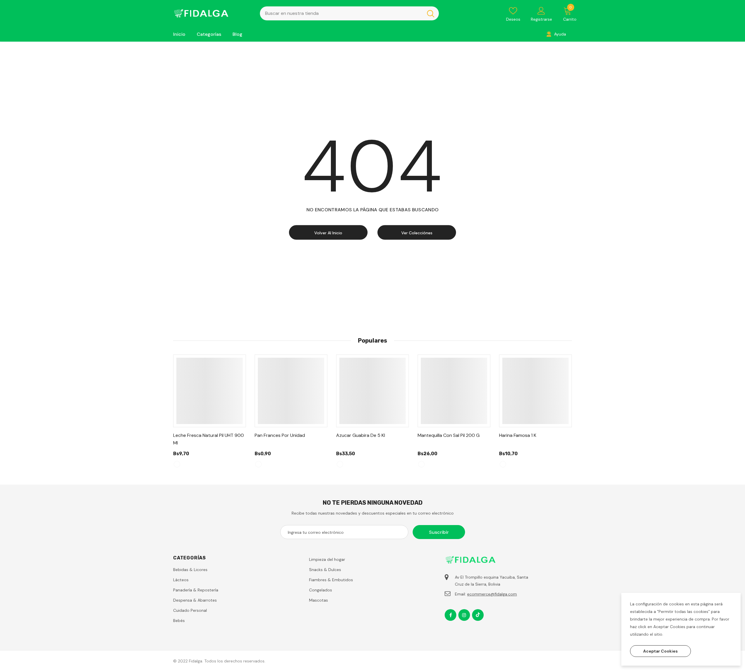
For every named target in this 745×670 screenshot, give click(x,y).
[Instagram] (464, 615)
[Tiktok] (478, 615)
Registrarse (541, 19)
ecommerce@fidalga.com (492, 594)
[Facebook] (450, 615)
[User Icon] (541, 10)
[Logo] (212, 13)
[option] (209, 414)
